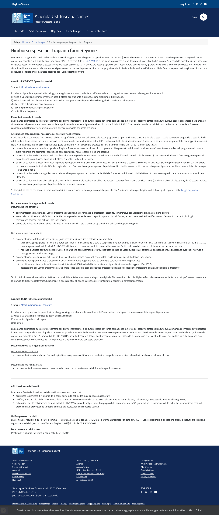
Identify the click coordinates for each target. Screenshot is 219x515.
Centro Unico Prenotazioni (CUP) (90, 473)
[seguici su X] (196, 4)
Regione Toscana (20, 4)
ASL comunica (82, 467)
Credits (55, 503)
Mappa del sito (93, 503)
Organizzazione (147, 473)
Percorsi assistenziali (21, 473)
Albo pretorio (146, 467)
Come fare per (74, 31)
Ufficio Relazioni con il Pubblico (89, 470)
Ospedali (56, 31)
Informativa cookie (77, 503)
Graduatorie (81, 476)
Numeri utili (17, 480)
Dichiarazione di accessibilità (24, 503)
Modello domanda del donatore (36, 305)
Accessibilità (44, 503)
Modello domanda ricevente (35, 87)
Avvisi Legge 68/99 (84, 480)
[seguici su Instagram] (200, 4)
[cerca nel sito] (202, 17)
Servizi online (18, 476)
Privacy (63, 503)
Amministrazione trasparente (154, 463)
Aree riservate (138, 503)
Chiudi (199, 510)
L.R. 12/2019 (91, 61)
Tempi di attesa (147, 470)
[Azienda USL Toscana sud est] (22, 18)
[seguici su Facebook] (192, 4)
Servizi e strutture (97, 31)
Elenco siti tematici (122, 503)
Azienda (19, 31)
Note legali (106, 503)
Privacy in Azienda (148, 476)
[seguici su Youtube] (204, 4)
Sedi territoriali (37, 31)
